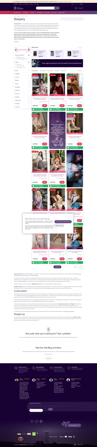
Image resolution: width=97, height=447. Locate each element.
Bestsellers (57, 70)
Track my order (73, 425)
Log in (50, 409)
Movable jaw (20, 57)
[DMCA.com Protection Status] (34, 433)
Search (57, 8)
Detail (44, 105)
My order (15, 4)
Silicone (19, 64)
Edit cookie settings (38, 444)
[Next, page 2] (78, 266)
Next (81, 48)
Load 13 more (57, 266)
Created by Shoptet (79, 444)
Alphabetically (63, 70)
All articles (49, 358)
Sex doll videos (26, 4)
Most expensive (50, 70)
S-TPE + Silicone (21, 67)
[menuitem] (17, 12)
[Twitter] (32, 421)
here (36, 227)
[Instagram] (41, 421)
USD (72, 4)
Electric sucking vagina (22, 58)
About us (31, 4)
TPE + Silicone (20, 65)
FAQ (35, 4)
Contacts (20, 4)
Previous (79, 48)
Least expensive (43, 70)
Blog (38, 4)
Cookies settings (59, 225)
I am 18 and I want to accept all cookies (63, 221)
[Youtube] (36, 421)
